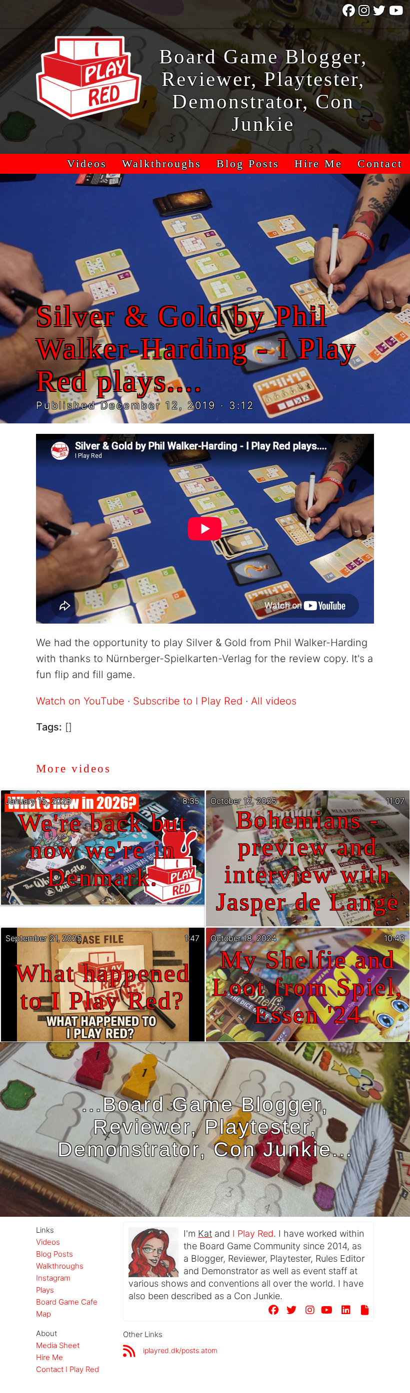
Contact (380, 163)
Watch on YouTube (80, 701)
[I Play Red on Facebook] (349, 13)
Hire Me (318, 163)
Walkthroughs (162, 163)
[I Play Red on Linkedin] (343, 1311)
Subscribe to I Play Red (187, 701)
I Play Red (253, 1233)
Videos (87, 163)
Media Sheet (58, 1345)
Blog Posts (248, 163)
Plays (45, 1290)
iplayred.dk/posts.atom (180, 1350)
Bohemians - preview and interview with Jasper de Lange (308, 861)
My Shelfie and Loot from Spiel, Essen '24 (308, 987)
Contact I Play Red (67, 1369)
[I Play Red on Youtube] (396, 13)
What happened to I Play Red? (102, 987)
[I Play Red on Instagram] (364, 13)
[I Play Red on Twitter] (380, 13)
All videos (273, 701)
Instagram (53, 1278)
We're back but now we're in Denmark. (103, 850)
